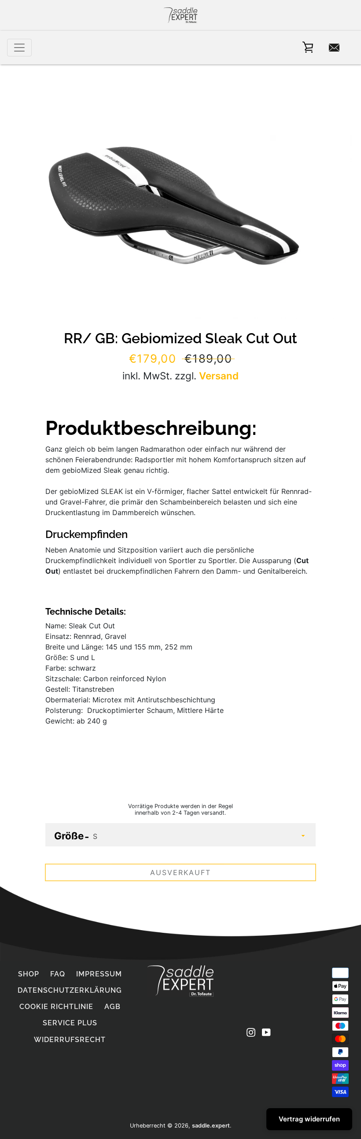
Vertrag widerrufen (309, 1119)
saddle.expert (211, 1125)
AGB (112, 1006)
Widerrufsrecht (70, 1039)
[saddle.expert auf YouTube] (266, 1031)
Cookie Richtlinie (56, 1006)
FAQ (57, 974)
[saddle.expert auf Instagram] (251, 1031)
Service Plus (70, 1023)
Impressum (99, 974)
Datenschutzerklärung (70, 990)
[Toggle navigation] (19, 47)
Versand (219, 376)
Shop (28, 974)
